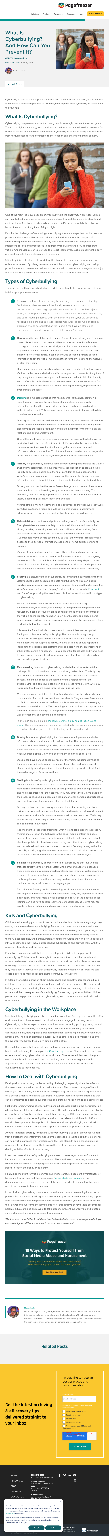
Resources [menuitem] (58, 14)
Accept (36, 1528)
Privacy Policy (10, 1513)
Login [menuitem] (81, 14)
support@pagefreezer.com (42, 1477)
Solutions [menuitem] (35, 14)
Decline (53, 1528)
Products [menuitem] (46, 14)
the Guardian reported (57, 1051)
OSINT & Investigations (16, 58)
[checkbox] (79, 1419)
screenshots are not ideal (69, 1178)
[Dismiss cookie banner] (60, 1502)
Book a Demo (95, 13)
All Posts (17, 84)
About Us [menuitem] (16, 1491)
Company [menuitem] (71, 14)
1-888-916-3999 (37, 1475)
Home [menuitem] (14, 1475)
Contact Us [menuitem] (17, 1497)
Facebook (93, 589)
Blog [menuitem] (13, 1486)
